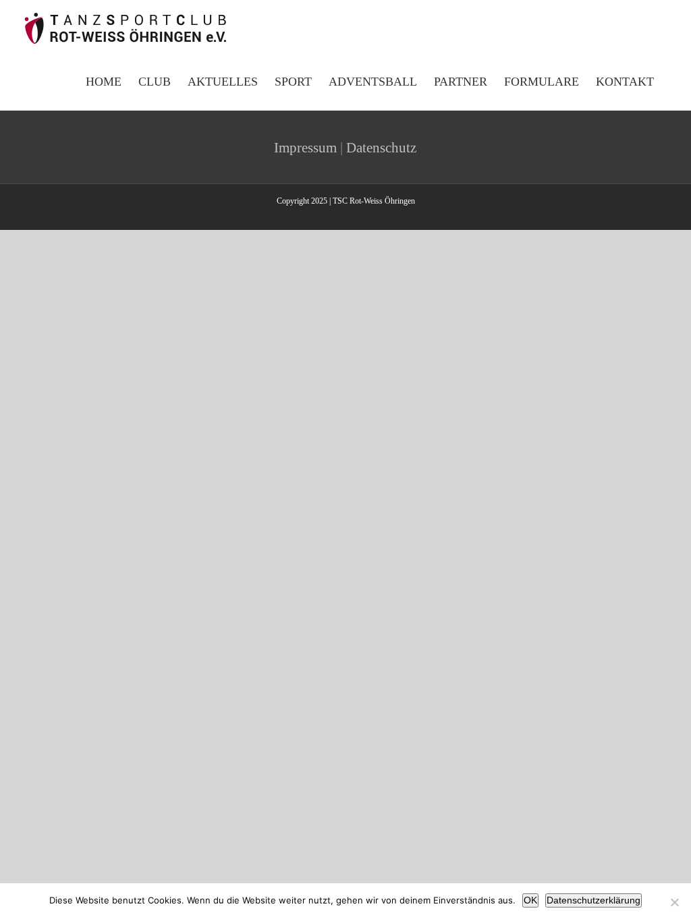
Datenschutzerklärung (593, 900)
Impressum (305, 148)
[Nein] (674, 902)
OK (530, 900)
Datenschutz (381, 148)
